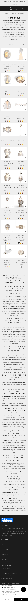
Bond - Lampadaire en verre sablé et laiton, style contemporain (20, 65)
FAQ (2, 544)
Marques (13, 13)
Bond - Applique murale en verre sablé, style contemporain (7, 65)
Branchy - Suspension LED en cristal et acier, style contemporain (20, 115)
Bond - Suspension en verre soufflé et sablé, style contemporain (7, 115)
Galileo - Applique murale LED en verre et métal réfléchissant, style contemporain (20, 187)
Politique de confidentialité (8, 571)
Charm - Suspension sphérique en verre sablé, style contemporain (7, 187)
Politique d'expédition (7, 576)
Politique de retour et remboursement (11, 573)
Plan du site (4, 549)
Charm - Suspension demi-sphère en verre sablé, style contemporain (21, 163)
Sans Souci (21, 13)
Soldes (3, 556)
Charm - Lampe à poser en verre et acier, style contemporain (7, 163)
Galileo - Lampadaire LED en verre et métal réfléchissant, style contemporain (7, 212)
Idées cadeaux (5, 552)
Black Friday (4, 559)
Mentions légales (5, 568)
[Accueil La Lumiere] (14, 8)
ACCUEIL (6, 13)
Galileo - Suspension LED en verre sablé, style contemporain (7, 237)
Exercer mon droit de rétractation (10, 583)
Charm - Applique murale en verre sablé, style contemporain (7, 140)
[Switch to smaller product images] (26, 44)
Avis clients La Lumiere (7, 547)
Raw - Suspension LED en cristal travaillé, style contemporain (21, 262)
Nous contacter (5, 542)
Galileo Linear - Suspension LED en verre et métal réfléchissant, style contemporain (20, 237)
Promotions (4, 561)
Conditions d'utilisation (7, 581)
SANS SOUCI (7, 62)
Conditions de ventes (6, 578)
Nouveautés (4, 554)
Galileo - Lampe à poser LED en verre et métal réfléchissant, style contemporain (21, 212)
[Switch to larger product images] (23, 44)
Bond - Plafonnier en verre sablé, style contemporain (20, 90)
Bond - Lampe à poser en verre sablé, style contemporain (7, 90)
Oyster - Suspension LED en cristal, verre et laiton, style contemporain (7, 262)
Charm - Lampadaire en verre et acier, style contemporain (20, 140)
